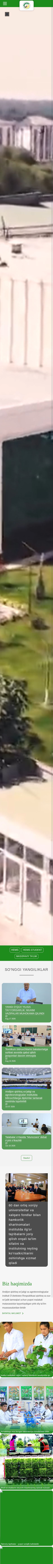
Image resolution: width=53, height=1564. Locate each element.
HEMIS (15, 950)
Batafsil (26, 1158)
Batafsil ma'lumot (11, 1313)
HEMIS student (32, 950)
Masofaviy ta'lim (26, 956)
